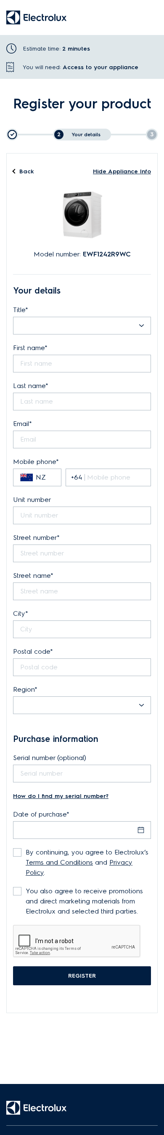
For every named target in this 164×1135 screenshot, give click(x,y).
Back (26, 172)
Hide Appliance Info (122, 171)
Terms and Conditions (59, 862)
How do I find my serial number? (60, 796)
